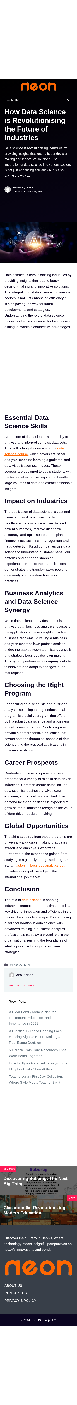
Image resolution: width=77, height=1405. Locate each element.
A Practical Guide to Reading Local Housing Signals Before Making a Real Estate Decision (35, 1037)
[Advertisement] (38, 38)
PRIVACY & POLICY (20, 1301)
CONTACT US (15, 1293)
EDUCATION (20, 965)
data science (32, 900)
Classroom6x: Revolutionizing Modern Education (34, 1210)
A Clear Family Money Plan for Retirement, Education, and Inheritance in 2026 (32, 1018)
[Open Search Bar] (68, 99)
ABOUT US (13, 1285)
